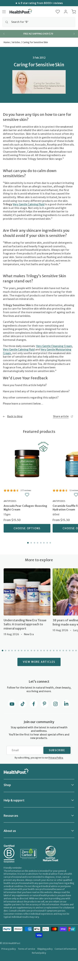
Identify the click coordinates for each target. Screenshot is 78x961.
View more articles (39, 661)
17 (53, 650)
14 (43, 650)
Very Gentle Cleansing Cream (54, 346)
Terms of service (26, 948)
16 (50, 650)
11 (34, 650)
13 (40, 650)
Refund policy (39, 953)
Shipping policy (45, 948)
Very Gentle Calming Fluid (28, 204)
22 (69, 650)
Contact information (66, 948)
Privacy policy (8, 948)
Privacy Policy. (55, 757)
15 (47, 650)
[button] (58, 12)
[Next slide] (74, 34)
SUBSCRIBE (57, 750)
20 (62, 650)
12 (37, 650)
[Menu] (4, 11)
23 (72, 650)
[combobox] (39, 22)
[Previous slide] (4, 34)
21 (66, 650)
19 (59, 650)
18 (56, 650)
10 (31, 650)
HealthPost (14, 943)
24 (75, 650)
